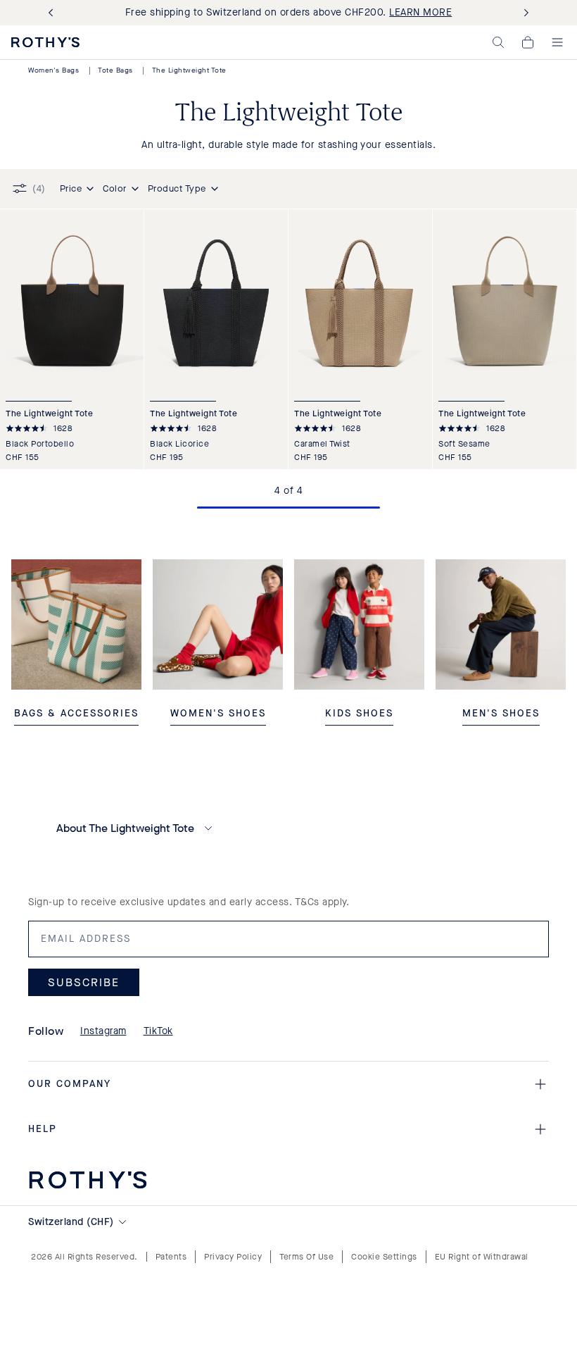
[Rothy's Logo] (45, 42)
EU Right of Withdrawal (481, 1256)
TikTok (158, 1031)
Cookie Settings (384, 1256)
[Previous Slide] (53, 13)
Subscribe (84, 982)
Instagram (103, 1031)
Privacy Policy (233, 1256)
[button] (498, 42)
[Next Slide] (523, 13)
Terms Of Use (306, 1256)
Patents (171, 1256)
